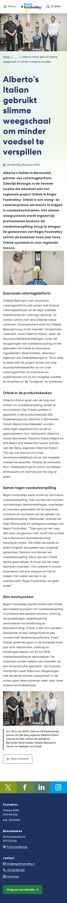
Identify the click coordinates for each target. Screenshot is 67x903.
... (16, 57)
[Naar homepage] (32, 6)
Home (6, 57)
